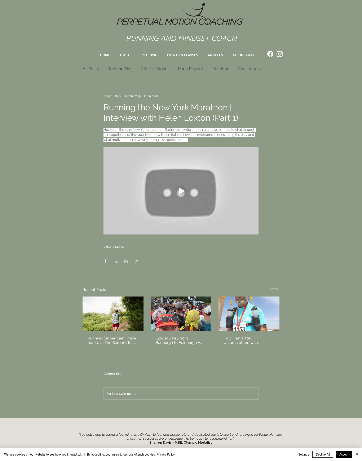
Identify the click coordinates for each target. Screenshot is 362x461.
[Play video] (181, 190)
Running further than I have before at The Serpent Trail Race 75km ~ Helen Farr (112, 340)
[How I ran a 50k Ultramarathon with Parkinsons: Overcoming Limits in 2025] (248, 314)
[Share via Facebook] (105, 261)
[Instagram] (280, 54)
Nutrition (221, 68)
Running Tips (119, 68)
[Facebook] (270, 54)
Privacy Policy (165, 454)
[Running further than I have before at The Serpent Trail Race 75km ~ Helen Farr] (113, 314)
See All (274, 288)
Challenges (249, 68)
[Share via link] (136, 261)
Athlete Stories (155, 68)
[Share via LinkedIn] (126, 261)
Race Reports (191, 68)
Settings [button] (303, 454)
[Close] (356, 454)
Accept (343, 454)
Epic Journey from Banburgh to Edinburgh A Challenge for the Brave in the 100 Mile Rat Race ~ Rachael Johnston (179, 340)
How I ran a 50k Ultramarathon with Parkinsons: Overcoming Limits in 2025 (245, 340)
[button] (182, 55)
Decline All (323, 454)
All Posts (91, 68)
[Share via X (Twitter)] (116, 261)
